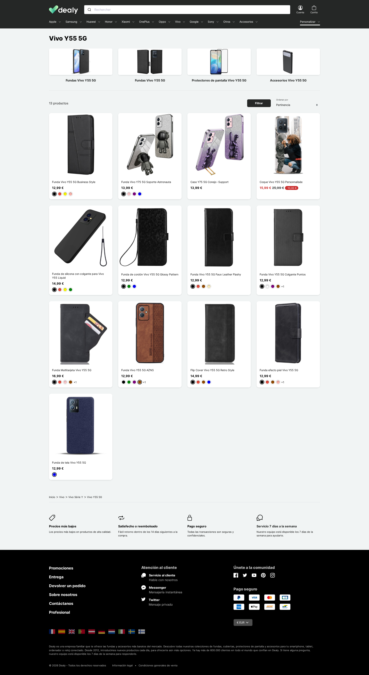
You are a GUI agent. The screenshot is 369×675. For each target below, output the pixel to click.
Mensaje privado (161, 604)
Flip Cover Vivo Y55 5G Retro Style (212, 370)
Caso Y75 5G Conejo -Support (209, 182)
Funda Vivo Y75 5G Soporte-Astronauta (146, 182)
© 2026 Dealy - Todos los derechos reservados (77, 665)
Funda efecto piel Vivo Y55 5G (279, 370)
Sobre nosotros (63, 594)
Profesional (59, 612)
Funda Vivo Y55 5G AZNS (137, 370)
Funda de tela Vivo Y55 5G (69, 462)
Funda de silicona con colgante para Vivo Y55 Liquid (78, 275)
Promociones (61, 568)
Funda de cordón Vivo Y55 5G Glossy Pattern (149, 274)
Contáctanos (61, 603)
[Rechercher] (89, 9)
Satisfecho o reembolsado (138, 526)
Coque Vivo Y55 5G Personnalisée (281, 182)
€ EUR (240, 622)
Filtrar (259, 103)
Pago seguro (196, 526)
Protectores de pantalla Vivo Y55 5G (219, 80)
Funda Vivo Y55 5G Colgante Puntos (283, 274)
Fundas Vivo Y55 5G (81, 80)
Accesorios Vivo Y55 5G (288, 80)
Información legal (122, 665)
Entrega (56, 577)
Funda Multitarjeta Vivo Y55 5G (71, 370)
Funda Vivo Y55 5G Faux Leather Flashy (215, 274)
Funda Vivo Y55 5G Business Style (73, 182)
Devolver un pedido (67, 586)
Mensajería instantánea (165, 592)
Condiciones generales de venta (158, 665)
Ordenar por (282, 99)
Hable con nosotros (163, 580)
